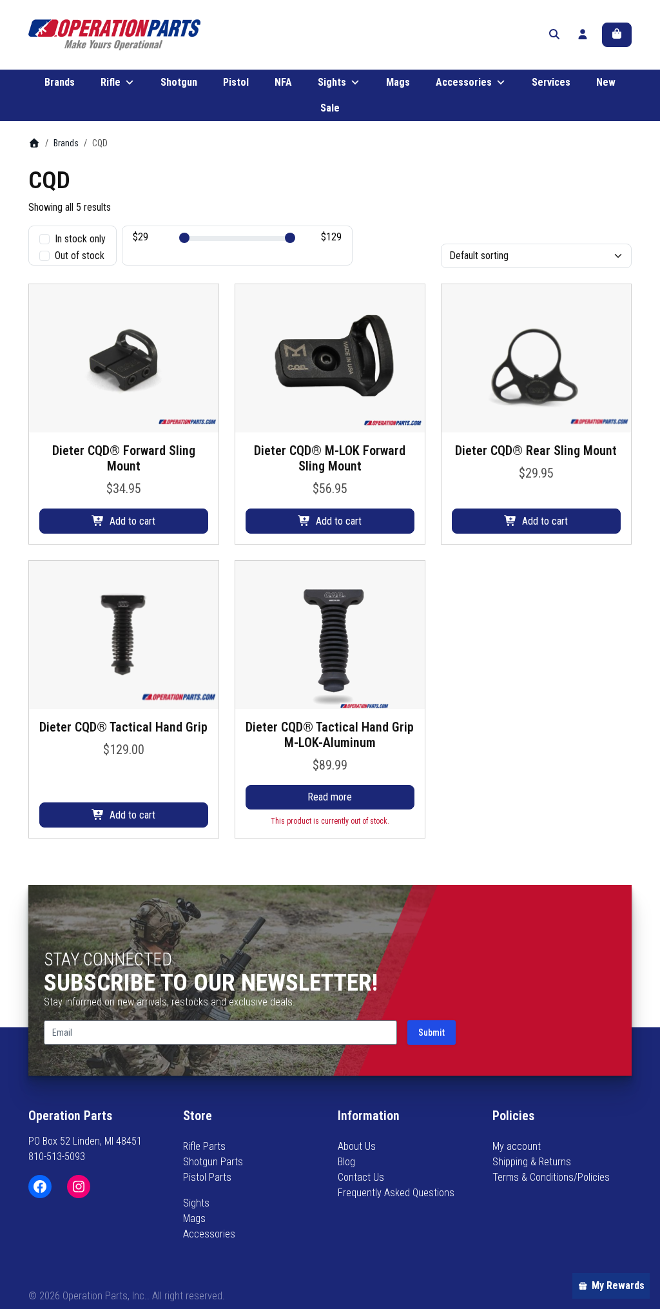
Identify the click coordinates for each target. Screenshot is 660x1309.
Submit (431, 1032)
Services (551, 82)
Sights (332, 82)
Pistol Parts (207, 1177)
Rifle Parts (204, 1146)
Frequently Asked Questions (396, 1193)
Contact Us (361, 1177)
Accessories (464, 82)
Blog (346, 1162)
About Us (357, 1146)
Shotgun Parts (213, 1162)
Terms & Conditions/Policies (551, 1177)
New (606, 82)
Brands (59, 82)
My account (516, 1146)
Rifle (111, 82)
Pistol (236, 82)
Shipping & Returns (531, 1162)
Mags (398, 82)
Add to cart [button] (132, 521)
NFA (283, 82)
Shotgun (178, 82)
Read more (329, 797)
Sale (330, 108)
